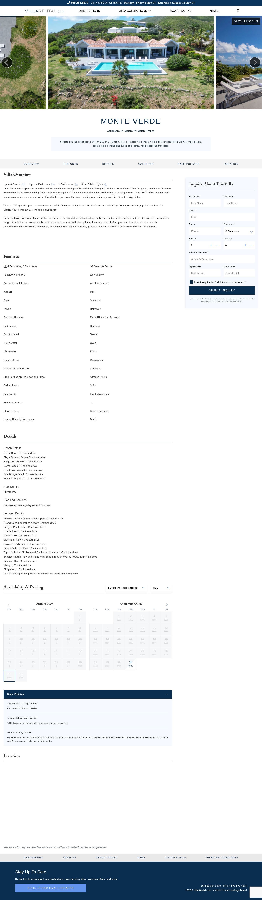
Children (228, 238)
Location (231, 164)
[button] (222, 290)
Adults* (192, 238)
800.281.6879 (79, 2)
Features (70, 164)
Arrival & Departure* (199, 252)
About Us (69, 857)
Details (108, 164)
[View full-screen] (246, 21)
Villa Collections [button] (132, 10)
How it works (180, 10)
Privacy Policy (107, 857)
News (214, 10)
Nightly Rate (195, 266)
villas (83, 879)
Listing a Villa (175, 857)
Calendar (146, 164)
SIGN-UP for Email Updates (51, 888)
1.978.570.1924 (238, 886)
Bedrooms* (229, 224)
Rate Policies (188, 164)
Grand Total (229, 266)
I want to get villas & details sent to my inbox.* (219, 282)
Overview (31, 164)
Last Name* (229, 196)
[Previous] (7, 62)
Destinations (89, 10)
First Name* (195, 196)
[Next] (255, 62)
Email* (192, 210)
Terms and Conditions (222, 857)
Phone (192, 224)
